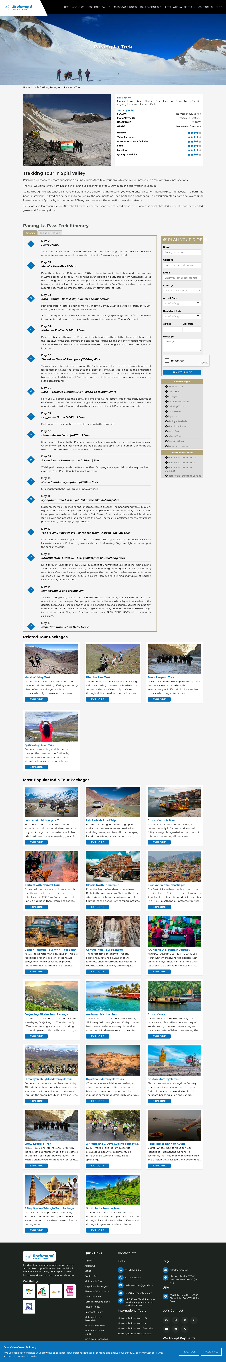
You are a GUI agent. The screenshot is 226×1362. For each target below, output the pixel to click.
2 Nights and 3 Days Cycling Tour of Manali (115, 1143)
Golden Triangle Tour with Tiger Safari (51, 949)
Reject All (189, 1351)
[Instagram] (175, 1320)
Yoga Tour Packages (96, 1286)
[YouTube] (166, 1329)
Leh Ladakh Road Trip (101, 820)
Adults (167, 323)
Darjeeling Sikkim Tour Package (46, 1014)
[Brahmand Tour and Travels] (39, 1256)
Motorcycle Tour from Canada (184, 475)
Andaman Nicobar (178, 446)
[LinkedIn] (194, 1320)
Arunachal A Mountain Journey (169, 949)
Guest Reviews (93, 1296)
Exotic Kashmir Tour (161, 820)
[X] (184, 1320)
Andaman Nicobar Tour (102, 1014)
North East (174, 431)
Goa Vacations (176, 441)
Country (168, 285)
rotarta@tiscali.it (179, 1270)
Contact (168, 259)
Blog (219, 7)
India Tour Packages (96, 1338)
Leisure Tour (175, 436)
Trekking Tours (176, 406)
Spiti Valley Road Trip (39, 745)
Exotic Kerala (156, 1014)
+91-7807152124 (133, 1270)
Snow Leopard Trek (161, 677)
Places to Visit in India (97, 1291)
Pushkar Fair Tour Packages (166, 885)
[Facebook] (166, 1320)
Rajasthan (173, 416)
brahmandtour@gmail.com (139, 1285)
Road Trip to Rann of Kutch (166, 1143)
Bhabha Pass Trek (98, 677)
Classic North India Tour (102, 885)
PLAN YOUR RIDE (182, 372)
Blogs (88, 1270)
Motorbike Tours (177, 426)
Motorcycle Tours (125, 7)
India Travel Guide (95, 1325)
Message (168, 336)
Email (166, 272)
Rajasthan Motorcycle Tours (105, 1079)
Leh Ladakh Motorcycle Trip (43, 820)
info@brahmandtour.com (138, 1293)
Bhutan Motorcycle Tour (164, 1079)
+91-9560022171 (133, 1277)
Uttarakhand (175, 411)
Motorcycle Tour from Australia (135, 1328)
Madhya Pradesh (177, 421)
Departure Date (172, 311)
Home (65, 7)
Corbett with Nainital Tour (42, 885)
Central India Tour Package (104, 949)
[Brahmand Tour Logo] (18, 7)
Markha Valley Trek (38, 677)
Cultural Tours (175, 386)
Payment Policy (94, 1311)
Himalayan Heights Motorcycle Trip (49, 1079)
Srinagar (172, 396)
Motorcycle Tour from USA (182, 457)
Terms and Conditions (97, 1301)
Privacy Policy (92, 1306)
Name (166, 247)
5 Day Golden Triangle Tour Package (49, 1208)
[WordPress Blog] (184, 1329)
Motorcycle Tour (94, 1281)
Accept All (211, 1351)
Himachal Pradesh (178, 401)
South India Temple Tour (103, 1208)
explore (36, 699)
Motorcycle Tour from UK (182, 462)
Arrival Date (170, 298)
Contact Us (205, 7)
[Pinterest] (175, 1329)
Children (188, 323)
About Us (78, 7)
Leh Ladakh (174, 391)
